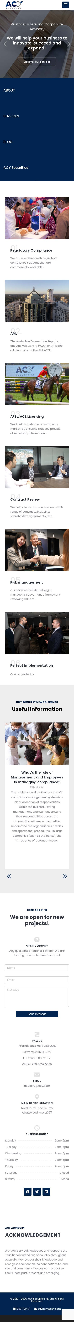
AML (13, 333)
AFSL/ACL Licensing (27, 416)
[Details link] (37, 743)
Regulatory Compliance (31, 250)
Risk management (26, 582)
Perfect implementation (31, 665)
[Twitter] (37, 1192)
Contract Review (25, 499)
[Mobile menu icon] (65, 5)
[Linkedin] (46, 1192)
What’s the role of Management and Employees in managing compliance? (37, 777)
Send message (37, 1014)
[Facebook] (27, 1192)
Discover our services (37, 62)
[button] (5, 44)
